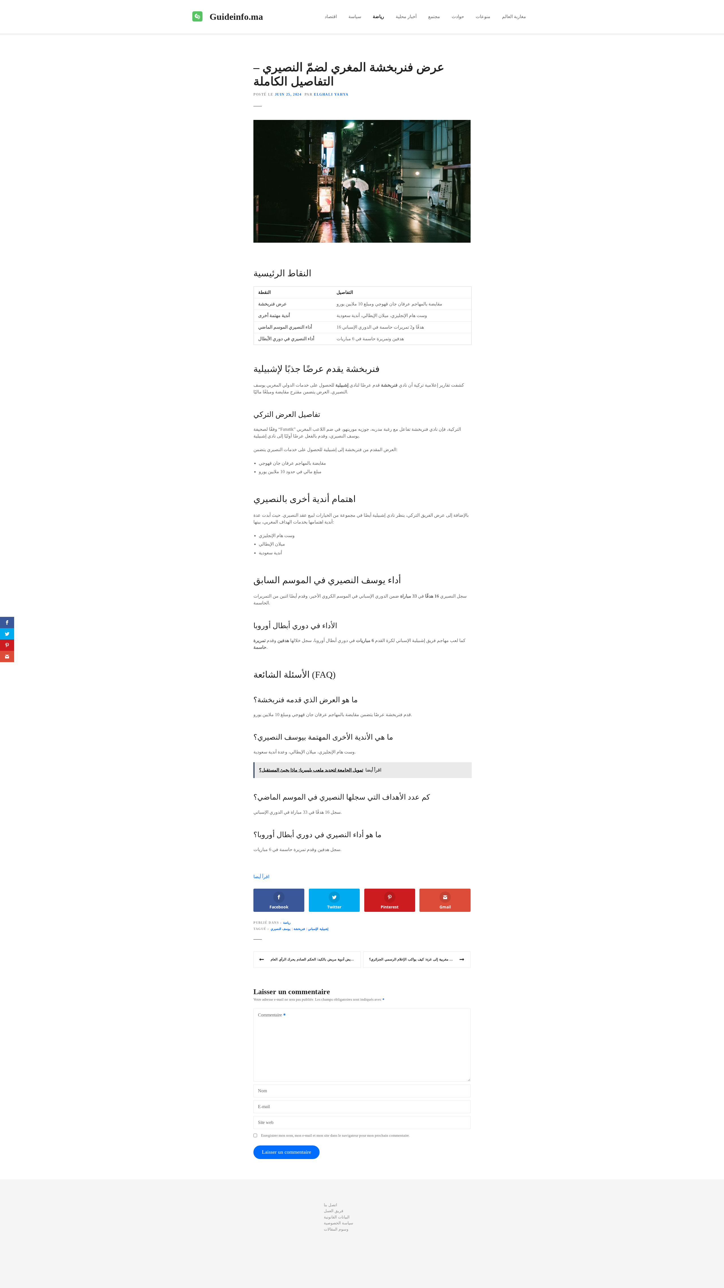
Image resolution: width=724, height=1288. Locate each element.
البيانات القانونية (337, 1217)
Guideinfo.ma (236, 17)
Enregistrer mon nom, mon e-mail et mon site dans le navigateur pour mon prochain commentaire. (335, 1136)
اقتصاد (331, 16)
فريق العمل (333, 1211)
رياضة (378, 16)
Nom (262, 1090)
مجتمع (434, 16)
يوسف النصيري (281, 929)
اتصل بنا (330, 1205)
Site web (265, 1122)
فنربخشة (299, 929)
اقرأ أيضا (261, 876)
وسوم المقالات (336, 1229)
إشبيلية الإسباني (318, 929)
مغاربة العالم (514, 16)
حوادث (458, 16)
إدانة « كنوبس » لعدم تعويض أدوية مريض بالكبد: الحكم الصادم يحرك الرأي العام (316, 959)
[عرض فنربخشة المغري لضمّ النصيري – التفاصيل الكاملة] (362, 123)
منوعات (483, 16)
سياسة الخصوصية (338, 1223)
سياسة (354, 16)
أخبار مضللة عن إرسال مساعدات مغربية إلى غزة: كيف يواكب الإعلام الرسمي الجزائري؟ (420, 959)
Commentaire (268, 1015)
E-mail (264, 1106)
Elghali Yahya (331, 94)
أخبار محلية (406, 16)
